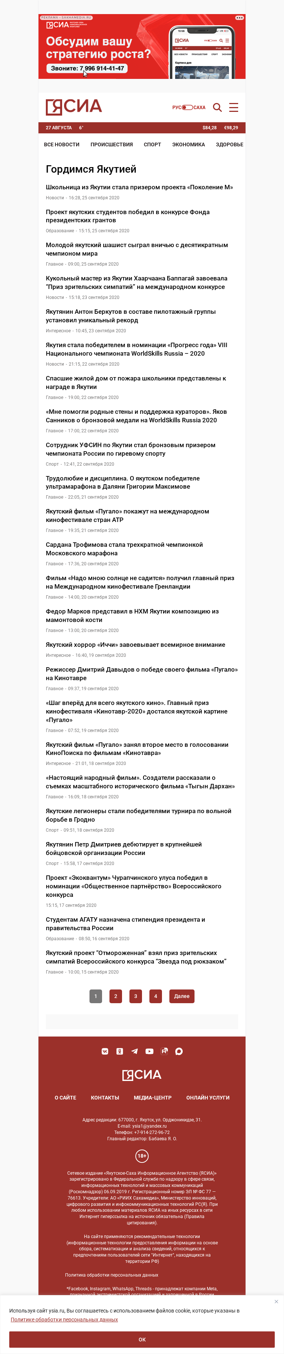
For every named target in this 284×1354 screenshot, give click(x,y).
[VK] (105, 1051)
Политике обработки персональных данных (64, 1320)
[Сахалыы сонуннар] (189, 107)
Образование (60, 230)
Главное (54, 264)
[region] (142, 1324)
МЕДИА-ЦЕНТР (153, 1098)
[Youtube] (149, 1051)
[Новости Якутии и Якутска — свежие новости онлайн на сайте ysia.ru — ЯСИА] (74, 107)
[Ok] (119, 1051)
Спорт (152, 144)
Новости (55, 197)
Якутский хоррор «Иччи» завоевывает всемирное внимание (135, 644)
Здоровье (229, 144)
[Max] (179, 1051)
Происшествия (112, 144)
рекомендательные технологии (167, 1236)
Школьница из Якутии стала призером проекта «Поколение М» (141, 187)
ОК (142, 1340)
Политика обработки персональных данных (111, 1275)
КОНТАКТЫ (105, 1098)
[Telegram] (134, 1051)
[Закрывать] (276, 1301)
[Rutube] (164, 1051)
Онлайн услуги (208, 1098)
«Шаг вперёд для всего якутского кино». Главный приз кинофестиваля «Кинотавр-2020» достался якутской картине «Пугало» (136, 711)
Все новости (62, 144)
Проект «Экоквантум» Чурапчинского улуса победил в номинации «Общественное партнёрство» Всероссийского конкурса (134, 886)
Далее (182, 996)
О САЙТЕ (65, 1098)
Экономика (188, 144)
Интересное (58, 330)
